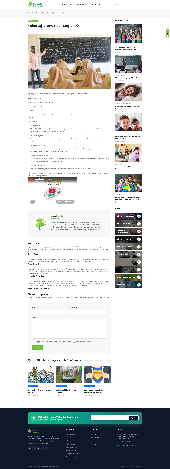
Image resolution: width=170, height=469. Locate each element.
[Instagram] (38, 448)
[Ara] (137, 4)
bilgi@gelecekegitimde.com (128, 445)
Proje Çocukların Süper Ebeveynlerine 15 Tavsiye (94, 391)
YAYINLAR (106, 4)
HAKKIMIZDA (66, 4)
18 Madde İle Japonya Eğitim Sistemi (128, 78)
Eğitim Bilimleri (42, 13)
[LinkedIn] (42, 448)
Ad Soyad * (36, 308)
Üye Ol (133, 418)
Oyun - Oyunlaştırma (72, 457)
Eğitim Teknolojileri (71, 447)
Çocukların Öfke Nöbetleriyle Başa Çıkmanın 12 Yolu (127, 107)
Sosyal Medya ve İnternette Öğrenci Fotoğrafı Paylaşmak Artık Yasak (128, 198)
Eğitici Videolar (70, 434)
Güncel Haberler (120, 194)
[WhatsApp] (47, 448)
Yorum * (35, 317)
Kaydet (37, 347)
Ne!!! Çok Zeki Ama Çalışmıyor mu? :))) (40, 391)
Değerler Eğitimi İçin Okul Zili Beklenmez (67, 391)
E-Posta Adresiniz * (76, 308)
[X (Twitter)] (34, 448)
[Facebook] (29, 448)
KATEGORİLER (93, 4)
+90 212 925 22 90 (124, 442)
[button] (105, 360)
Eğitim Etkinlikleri (71, 441)
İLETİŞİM (115, 4)
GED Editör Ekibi (33, 30)
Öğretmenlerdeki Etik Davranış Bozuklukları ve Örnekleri (126, 168)
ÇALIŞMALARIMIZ (80, 4)
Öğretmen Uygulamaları (122, 103)
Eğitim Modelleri (120, 45)
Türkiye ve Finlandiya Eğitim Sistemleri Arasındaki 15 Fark (125, 49)
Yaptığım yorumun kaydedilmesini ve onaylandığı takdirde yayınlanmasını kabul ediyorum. (64, 342)
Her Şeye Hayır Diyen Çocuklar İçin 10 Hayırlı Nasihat (128, 138)
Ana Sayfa (32, 13)
